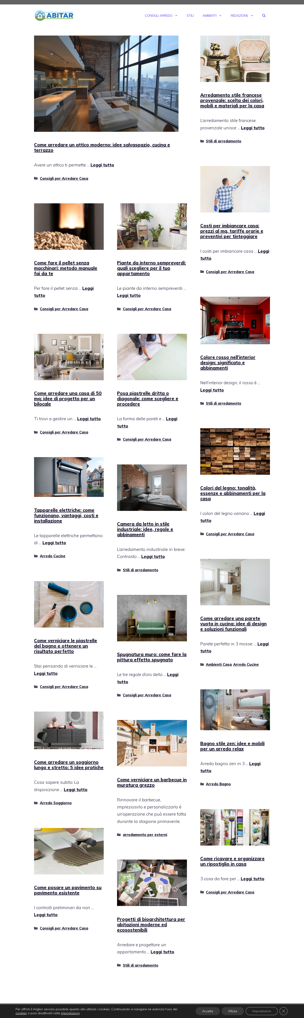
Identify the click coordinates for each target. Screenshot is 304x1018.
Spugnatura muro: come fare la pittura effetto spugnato (151, 657)
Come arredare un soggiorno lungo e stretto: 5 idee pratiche (68, 764)
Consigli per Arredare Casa (64, 178)
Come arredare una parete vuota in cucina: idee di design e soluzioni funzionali (233, 624)
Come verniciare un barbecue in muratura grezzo (152, 782)
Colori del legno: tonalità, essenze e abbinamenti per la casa (232, 493)
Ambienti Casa (219, 664)
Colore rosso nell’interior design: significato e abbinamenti (227, 362)
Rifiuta (232, 1011)
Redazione (239, 16)
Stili (190, 16)
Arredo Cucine (52, 556)
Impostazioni (261, 1011)
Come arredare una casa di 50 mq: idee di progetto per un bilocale (68, 398)
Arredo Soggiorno (56, 803)
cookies (21, 1013)
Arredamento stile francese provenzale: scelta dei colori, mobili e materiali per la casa (232, 100)
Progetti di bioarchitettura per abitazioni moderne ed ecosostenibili (151, 924)
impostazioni (70, 1013)
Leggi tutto (102, 165)
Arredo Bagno (218, 784)
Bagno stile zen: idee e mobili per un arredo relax (232, 746)
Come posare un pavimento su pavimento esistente (67, 890)
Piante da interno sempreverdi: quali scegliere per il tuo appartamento (151, 268)
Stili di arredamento (223, 141)
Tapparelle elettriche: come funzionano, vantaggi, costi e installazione (66, 515)
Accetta (207, 1011)
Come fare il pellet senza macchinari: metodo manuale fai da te (65, 268)
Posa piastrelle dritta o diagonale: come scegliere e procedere (147, 398)
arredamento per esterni (145, 834)
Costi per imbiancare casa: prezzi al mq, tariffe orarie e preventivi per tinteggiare (231, 231)
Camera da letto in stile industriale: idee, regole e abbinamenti (145, 529)
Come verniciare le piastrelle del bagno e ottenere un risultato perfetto (65, 646)
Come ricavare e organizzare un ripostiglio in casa (232, 861)
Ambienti (210, 16)
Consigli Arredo (158, 16)
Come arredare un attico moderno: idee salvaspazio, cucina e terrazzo (102, 147)
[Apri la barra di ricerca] (264, 15)
